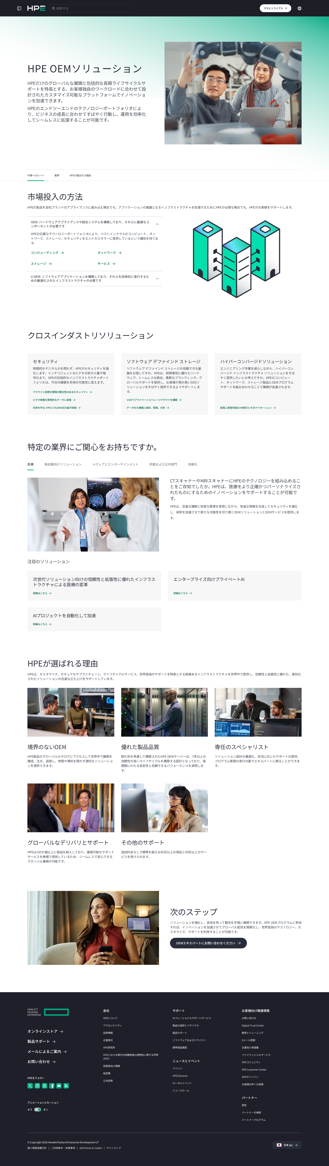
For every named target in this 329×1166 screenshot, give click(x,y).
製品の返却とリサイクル (186, 1025)
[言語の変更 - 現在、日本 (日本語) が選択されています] (299, 8)
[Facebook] (51, 1086)
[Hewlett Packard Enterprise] (36, 8)
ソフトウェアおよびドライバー (189, 1040)
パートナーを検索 (251, 1112)
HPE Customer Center (254, 1069)
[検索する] (53, 8)
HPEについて (110, 1018)
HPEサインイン (250, 1077)
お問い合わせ (249, 1018)
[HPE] (48, 1013)
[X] (30, 1086)
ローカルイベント (182, 1083)
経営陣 (106, 1073)
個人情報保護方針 (37, 1148)
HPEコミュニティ (251, 1062)
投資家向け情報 (111, 1066)
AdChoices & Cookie (91, 1148)
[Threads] (44, 1086)
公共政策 (108, 1080)
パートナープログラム (254, 1120)
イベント (177, 1068)
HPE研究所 (109, 1047)
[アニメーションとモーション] (37, 1109)
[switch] (36, 1110)
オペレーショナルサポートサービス (192, 1018)
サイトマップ (113, 1148)
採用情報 (108, 1032)
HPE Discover (180, 1075)
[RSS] (66, 1086)
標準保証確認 (180, 1047)
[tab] (30, 464)
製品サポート (180, 1032)
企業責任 (108, 1040)
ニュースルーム (181, 1090)
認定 (244, 1105)
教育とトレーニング (252, 1032)
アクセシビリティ (112, 1025)
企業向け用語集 (250, 1047)
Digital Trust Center (253, 1025)
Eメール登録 (248, 1040)
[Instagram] (37, 1086)
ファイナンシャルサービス (256, 1055)
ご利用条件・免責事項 (63, 1148)
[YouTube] (59, 1086)
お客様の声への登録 (252, 1084)
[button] (19, 8)
